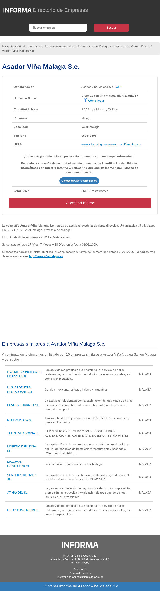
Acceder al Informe (80, 203)
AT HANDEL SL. (17, 492)
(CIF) (118, 86)
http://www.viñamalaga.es (46, 256)
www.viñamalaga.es (94, 144)
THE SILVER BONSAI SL (23, 433)
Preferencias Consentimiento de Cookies (80, 577)
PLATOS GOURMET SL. (23, 405)
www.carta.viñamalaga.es (125, 144)
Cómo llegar (95, 100)
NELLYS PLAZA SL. (20, 420)
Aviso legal (80, 569)
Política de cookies (80, 573)
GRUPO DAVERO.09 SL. (23, 510)
